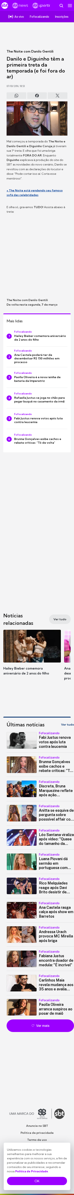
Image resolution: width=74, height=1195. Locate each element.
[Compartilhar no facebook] (37, 95)
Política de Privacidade (31, 1171)
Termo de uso (37, 1140)
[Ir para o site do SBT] (59, 1114)
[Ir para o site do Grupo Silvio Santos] (30, 1114)
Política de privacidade (37, 1133)
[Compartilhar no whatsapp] (16, 95)
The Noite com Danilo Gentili (30, 51)
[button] (32, 656)
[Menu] (70, 5)
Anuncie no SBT (37, 1126)
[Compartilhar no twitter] (57, 95)
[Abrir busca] (61, 5)
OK (37, 1181)
